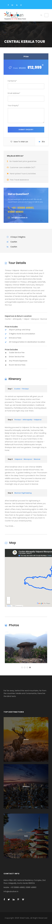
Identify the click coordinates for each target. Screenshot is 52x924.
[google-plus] (12, 5)
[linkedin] (16, 5)
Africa (26, 739)
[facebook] (8, 5)
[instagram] (21, 5)
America (26, 786)
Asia (26, 836)
